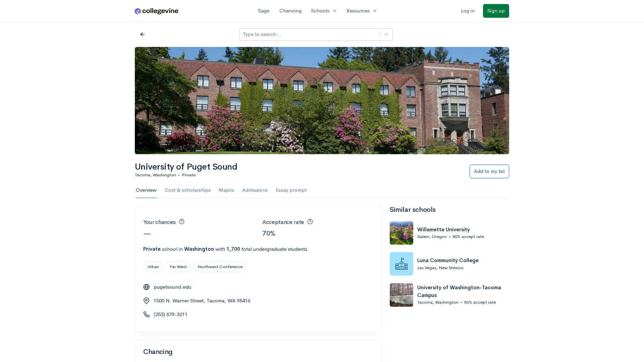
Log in (468, 10)
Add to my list (489, 171)
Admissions (255, 190)
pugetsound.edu (172, 287)
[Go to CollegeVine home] (156, 11)
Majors (226, 190)
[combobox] (243, 34)
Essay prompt (291, 190)
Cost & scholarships (188, 190)
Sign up (496, 10)
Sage (263, 10)
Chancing (290, 10)
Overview (146, 190)
